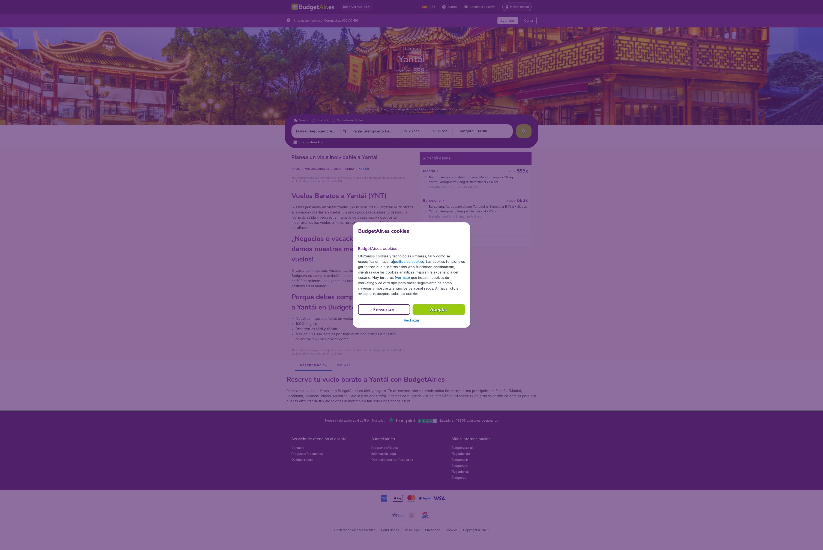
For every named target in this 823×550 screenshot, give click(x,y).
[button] (411, 320)
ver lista (402, 277)
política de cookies (409, 261)
